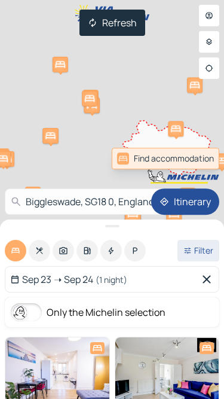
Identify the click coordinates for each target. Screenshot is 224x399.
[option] (15, 250)
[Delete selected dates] (209, 279)
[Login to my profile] (209, 15)
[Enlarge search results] (112, 226)
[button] (51, 136)
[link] (165, 158)
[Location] (209, 68)
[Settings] (209, 42)
